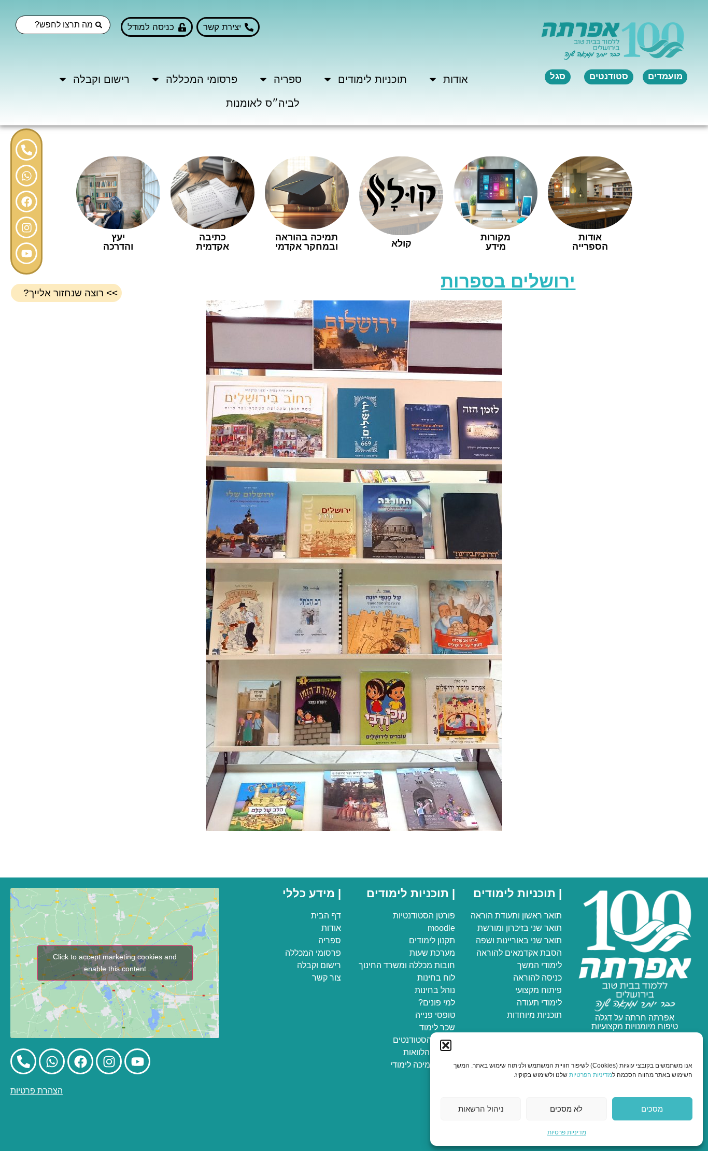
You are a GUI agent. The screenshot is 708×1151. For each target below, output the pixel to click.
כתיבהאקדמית (212, 242)
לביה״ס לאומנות (263, 103)
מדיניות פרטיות (566, 1132)
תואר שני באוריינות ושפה (519, 940)
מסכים (652, 1108)
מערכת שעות (432, 952)
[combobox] (63, 25)
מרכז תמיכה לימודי (422, 1064)
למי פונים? (436, 1002)
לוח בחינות (436, 977)
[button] (446, 1045)
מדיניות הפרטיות (590, 1074)
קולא (401, 243)
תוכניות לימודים (372, 79)
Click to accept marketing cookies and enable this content (115, 963)
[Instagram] (26, 227)
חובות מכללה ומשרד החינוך (407, 965)
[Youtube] (26, 253)
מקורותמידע (495, 242)
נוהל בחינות (435, 990)
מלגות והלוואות (429, 1052)
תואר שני (546, 928)
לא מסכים (566, 1108)
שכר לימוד (437, 1027)
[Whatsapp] (26, 175)
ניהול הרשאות (481, 1108)
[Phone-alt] (26, 150)
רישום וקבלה (101, 79)
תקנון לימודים (432, 940)
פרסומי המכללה (201, 79)
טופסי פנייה (435, 1015)
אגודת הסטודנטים (424, 1039)
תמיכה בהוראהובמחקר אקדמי (306, 242)
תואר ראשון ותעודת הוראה (516, 915)
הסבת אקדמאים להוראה (519, 952)
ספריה (288, 79)
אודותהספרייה (590, 242)
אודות (455, 79)
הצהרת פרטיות (36, 1090)
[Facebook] (26, 201)
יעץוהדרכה (118, 242)
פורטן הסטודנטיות (424, 915)
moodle (441, 928)
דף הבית (326, 915)
